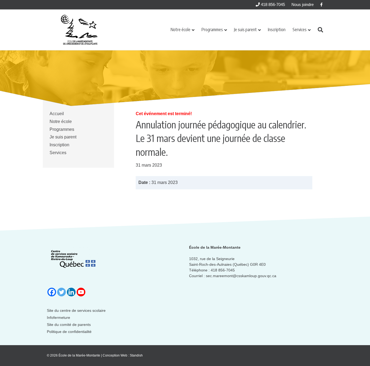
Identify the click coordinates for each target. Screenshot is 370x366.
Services (300, 29)
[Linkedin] (71, 292)
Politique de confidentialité (69, 331)
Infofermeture (58, 317)
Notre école (180, 29)
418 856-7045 (272, 4)
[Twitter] (61, 292)
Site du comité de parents (69, 324)
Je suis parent (245, 29)
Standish (136, 355)
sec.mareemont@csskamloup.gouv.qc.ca (241, 276)
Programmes (212, 29)
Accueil (57, 113)
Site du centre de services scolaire (76, 310)
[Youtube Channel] (81, 292)
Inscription (276, 29)
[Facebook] (51, 292)
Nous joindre (302, 4)
